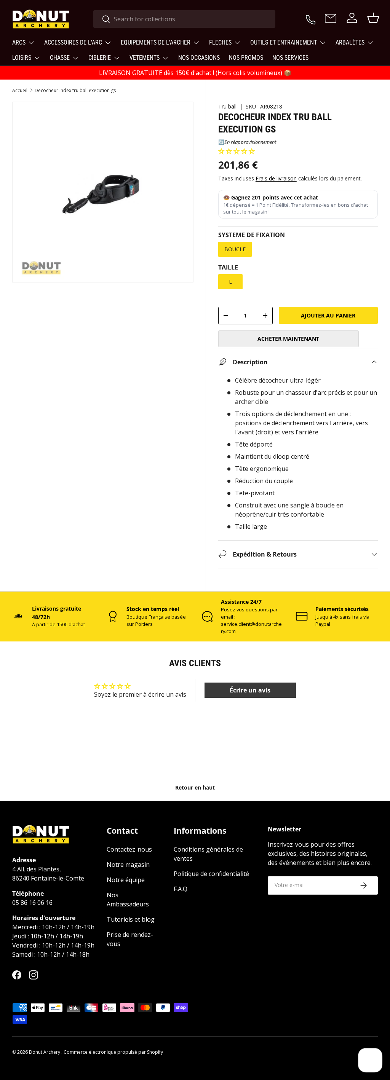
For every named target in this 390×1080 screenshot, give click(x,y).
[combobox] (184, 19)
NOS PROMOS (246, 57)
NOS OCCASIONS (199, 57)
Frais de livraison (276, 178)
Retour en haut (195, 787)
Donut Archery (45, 1052)
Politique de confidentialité (211, 873)
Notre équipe (126, 880)
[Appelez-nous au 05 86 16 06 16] (311, 18)
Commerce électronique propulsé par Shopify (113, 1052)
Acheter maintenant (288, 338)
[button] (236, 151)
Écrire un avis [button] (250, 690)
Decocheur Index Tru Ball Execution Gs (75, 90)
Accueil (19, 90)
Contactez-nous (129, 849)
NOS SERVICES (290, 57)
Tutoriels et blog (131, 919)
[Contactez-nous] (330, 19)
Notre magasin (128, 864)
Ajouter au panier (328, 315)
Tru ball (227, 106)
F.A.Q (180, 889)
